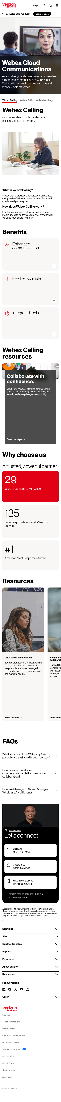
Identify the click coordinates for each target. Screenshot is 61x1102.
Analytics (6, 1077)
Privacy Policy (8, 1029)
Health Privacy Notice (12, 1042)
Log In (36, 5)
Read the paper (15, 439)
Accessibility (8, 1056)
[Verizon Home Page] (9, 1009)
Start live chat (21, 868)
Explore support (17, 897)
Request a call (21, 883)
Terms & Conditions (11, 1022)
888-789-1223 (22, 852)
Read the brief (12, 717)
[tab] (9, 100)
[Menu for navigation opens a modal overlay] (57, 5)
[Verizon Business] (9, 5)
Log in (38, 893)
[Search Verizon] (44, 5)
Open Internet (9, 1070)
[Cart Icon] (50, 5)
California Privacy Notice (13, 1035)
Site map (6, 1015)
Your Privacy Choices (12, 1049)
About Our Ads (9, 1063)
